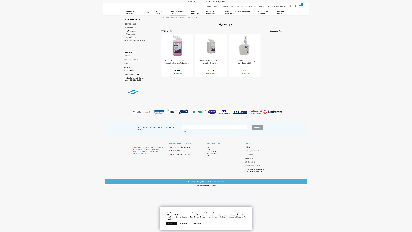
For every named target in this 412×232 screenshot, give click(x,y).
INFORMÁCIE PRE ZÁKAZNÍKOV (255, 7)
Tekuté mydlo (130, 34)
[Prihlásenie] (295, 6)
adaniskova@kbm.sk (218, 2)
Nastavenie (184, 223)
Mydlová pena (131, 31)
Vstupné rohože (280, 13)
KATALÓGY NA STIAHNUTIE (276, 7)
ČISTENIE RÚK (128, 28)
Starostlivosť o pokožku (177, 13)
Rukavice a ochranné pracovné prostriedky (237, 13)
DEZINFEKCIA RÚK (130, 24)
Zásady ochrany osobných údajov (180, 154)
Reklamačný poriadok (176, 151)
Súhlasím (171, 223)
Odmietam (197, 223)
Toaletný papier (159, 13)
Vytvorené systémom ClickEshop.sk (206, 185)
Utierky (146, 13)
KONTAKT (240, 7)
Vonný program (195, 13)
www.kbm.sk (128, 67)
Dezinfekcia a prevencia (263, 13)
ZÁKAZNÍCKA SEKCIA (226, 7)
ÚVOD (209, 7)
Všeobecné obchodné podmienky (180, 147)
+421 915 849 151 (196, 2)
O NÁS (216, 7)
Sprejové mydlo (131, 37)
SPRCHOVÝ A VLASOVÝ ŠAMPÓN (134, 40)
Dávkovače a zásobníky (129, 13)
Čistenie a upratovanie (211, 13)
